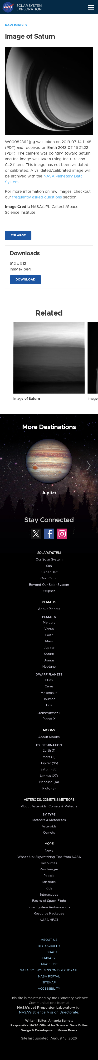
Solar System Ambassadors (49, 907)
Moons (49, 730)
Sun (49, 566)
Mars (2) (49, 757)
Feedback (49, 952)
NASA (6, 7)
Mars (49, 641)
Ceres (49, 686)
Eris (49, 705)
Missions (49, 882)
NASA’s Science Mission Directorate (48, 1012)
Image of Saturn (26, 398)
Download (25, 279)
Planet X (49, 719)
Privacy (49, 958)
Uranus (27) (49, 776)
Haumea (49, 699)
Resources (49, 863)
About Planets (49, 609)
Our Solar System (49, 559)
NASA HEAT (49, 920)
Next (88, 466)
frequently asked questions (37, 197)
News (49, 850)
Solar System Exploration (26, 7)
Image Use (49, 964)
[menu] (90, 7)
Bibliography (49, 946)
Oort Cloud (49, 578)
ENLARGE (18, 235)
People (49, 876)
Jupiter (49, 493)
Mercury (49, 622)
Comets (49, 832)
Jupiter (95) (49, 763)
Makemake (49, 693)
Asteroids (49, 826)
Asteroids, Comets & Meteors (49, 799)
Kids (49, 888)
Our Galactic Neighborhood (26, 18)
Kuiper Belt (49, 572)
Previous (10, 466)
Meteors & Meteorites (49, 820)
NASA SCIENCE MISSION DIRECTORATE (49, 970)
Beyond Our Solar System (49, 585)
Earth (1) (49, 750)
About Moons (49, 737)
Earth (49, 635)
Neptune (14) (49, 782)
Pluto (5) (49, 788)
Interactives (49, 894)
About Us (49, 939)
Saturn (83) (49, 769)
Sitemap (49, 982)
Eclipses (49, 591)
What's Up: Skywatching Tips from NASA (49, 857)
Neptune (49, 666)
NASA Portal (49, 976)
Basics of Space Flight (49, 901)
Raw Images (16, 25)
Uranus (49, 660)
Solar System (49, 553)
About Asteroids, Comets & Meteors (49, 806)
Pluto (49, 680)
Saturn (49, 654)
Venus (49, 629)
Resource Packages (49, 913)
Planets (49, 602)
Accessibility (49, 988)
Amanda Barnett (60, 1020)
